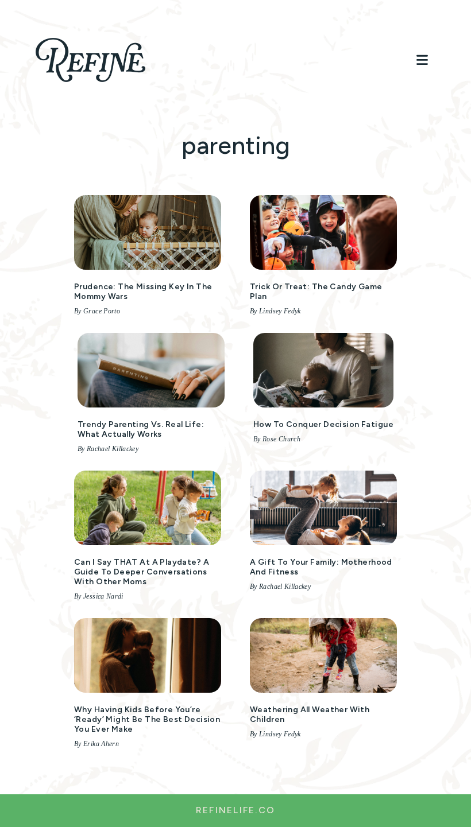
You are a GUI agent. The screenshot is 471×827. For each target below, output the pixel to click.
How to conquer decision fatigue (323, 424)
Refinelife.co (235, 810)
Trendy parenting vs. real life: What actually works (141, 429)
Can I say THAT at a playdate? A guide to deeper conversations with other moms (141, 572)
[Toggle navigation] (422, 60)
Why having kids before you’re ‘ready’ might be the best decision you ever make (147, 719)
